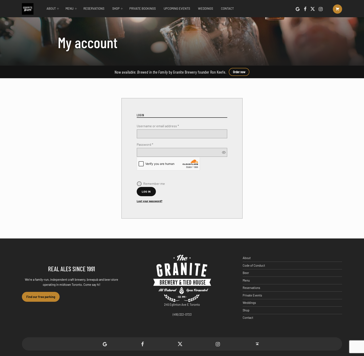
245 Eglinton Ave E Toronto (182, 304)
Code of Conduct (254, 265)
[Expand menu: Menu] (76, 9)
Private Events (252, 295)
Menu (70, 8)
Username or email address (164, 125)
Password (152, 144)
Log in (146, 191)
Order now (239, 72)
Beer (246, 273)
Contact (227, 8)
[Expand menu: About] (58, 9)
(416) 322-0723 (182, 314)
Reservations (93, 8)
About (51, 8)
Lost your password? (149, 201)
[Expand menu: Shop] (122, 9)
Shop (116, 8)
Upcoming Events (177, 8)
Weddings (205, 8)
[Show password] (224, 152)
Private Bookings (142, 8)
